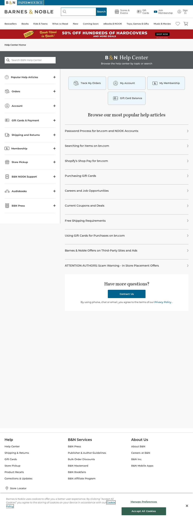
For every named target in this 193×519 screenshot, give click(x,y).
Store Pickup (12, 465)
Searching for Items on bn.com (87, 146)
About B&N (138, 446)
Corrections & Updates (18, 478)
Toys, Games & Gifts (138, 23)
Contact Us (127, 293)
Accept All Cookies (144, 511)
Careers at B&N (140, 452)
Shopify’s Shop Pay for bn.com (86, 161)
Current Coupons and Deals (84, 205)
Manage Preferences (144, 501)
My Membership (169, 83)
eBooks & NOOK (112, 23)
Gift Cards (11, 459)
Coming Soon (91, 23)
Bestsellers (11, 23)
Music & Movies (162, 23)
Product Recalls (14, 472)
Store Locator (18, 488)
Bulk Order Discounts (81, 459)
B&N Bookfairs (77, 472)
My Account (127, 83)
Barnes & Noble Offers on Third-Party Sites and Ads (101, 250)
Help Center (12, 446)
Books (25, 23)
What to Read (60, 23)
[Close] (187, 506)
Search (101, 11)
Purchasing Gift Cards (80, 176)
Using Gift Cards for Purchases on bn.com (95, 235)
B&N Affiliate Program (82, 478)
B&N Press (74, 446)
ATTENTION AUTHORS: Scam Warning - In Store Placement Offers (112, 265)
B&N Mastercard (78, 465)
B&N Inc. (136, 459)
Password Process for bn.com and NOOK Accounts (101, 131)
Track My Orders (91, 83)
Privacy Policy (163, 302)
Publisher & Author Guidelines (87, 452)
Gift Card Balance (131, 98)
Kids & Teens (40, 23)
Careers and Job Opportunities (87, 190)
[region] (96, 506)
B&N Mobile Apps (142, 465)
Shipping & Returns (17, 452)
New (75, 23)
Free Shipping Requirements (85, 220)
